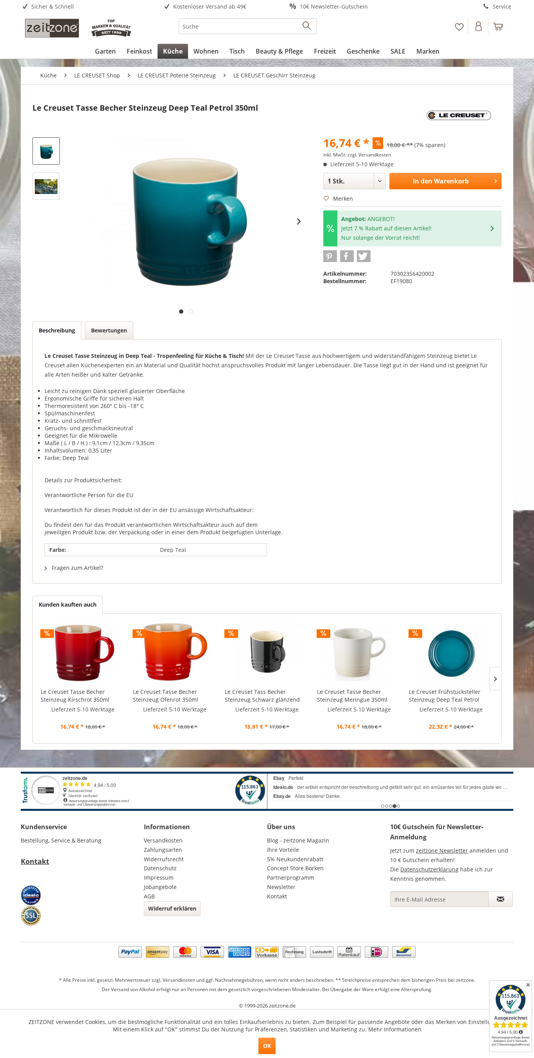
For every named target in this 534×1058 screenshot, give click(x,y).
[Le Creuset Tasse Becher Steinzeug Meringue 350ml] (359, 653)
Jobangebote (160, 887)
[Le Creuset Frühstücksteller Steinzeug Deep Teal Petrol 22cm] (451, 653)
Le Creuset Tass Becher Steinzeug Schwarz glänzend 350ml (262, 696)
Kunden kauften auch (68, 604)
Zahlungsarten (163, 849)
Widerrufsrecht (164, 859)
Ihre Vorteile (283, 849)
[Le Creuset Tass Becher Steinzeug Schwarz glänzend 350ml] (267, 653)
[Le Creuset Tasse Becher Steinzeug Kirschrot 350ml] (83, 653)
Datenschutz (160, 868)
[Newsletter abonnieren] (500, 899)
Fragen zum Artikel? (76, 567)
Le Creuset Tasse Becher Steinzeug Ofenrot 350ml (165, 695)
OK (267, 1045)
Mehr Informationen (394, 1029)
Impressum (159, 877)
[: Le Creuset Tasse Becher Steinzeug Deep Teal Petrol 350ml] (46, 151)
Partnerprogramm (290, 877)
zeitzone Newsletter (442, 850)
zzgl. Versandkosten (369, 154)
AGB (149, 896)
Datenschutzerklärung (429, 869)
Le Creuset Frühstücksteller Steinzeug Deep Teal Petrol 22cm (444, 696)
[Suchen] (307, 26)
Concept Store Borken (295, 868)
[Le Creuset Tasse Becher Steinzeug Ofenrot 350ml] (175, 653)
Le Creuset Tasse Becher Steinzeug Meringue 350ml (352, 695)
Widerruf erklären (172, 908)
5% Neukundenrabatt (295, 859)
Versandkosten (163, 840)
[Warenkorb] (501, 26)
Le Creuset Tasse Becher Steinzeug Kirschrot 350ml (75, 695)
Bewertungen (109, 330)
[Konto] (479, 26)
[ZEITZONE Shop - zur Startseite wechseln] (78, 28)
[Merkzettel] (459, 26)
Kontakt (35, 861)
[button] (330, 256)
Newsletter (281, 887)
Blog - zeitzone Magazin (298, 840)
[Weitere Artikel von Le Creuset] (460, 115)
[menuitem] (82, 7)
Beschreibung (57, 330)
